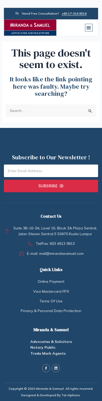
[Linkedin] (56, 368)
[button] (89, 27)
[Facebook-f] (46, 368)
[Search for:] (51, 110)
